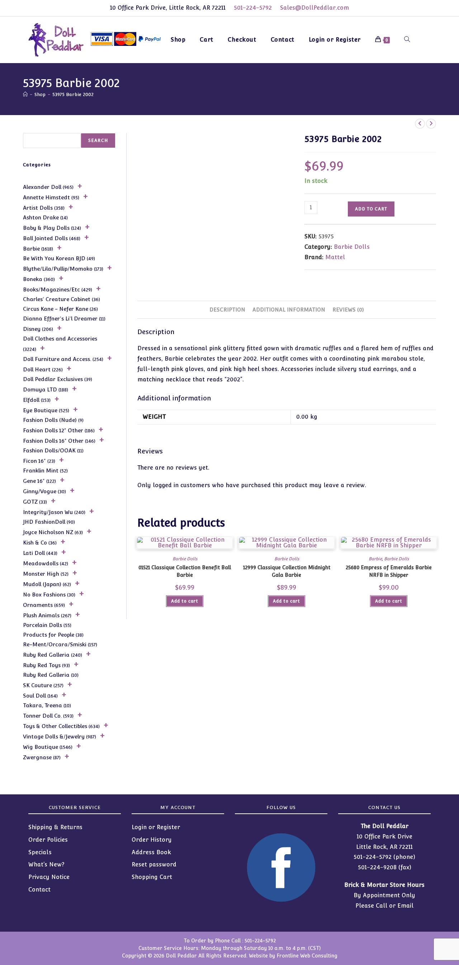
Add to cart (371, 208)
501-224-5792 (253, 7)
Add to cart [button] (184, 601)
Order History (152, 839)
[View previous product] (420, 124)
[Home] (25, 94)
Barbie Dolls (352, 246)
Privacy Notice (49, 877)
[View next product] (431, 124)
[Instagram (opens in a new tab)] (435, 38)
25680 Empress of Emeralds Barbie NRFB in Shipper (389, 571)
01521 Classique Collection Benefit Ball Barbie (184, 571)
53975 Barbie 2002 (73, 94)
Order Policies (48, 839)
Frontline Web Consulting (306, 956)
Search (98, 140)
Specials (40, 852)
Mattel (335, 257)
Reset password (154, 864)
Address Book (151, 852)
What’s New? (46, 864)
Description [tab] (227, 309)
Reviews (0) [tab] (348, 309)
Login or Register (156, 827)
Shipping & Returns (55, 827)
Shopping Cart (152, 877)
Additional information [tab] (288, 309)
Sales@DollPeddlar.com (314, 7)
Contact (39, 889)
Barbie (375, 558)
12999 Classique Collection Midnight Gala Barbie (286, 571)
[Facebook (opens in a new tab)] (423, 38)
